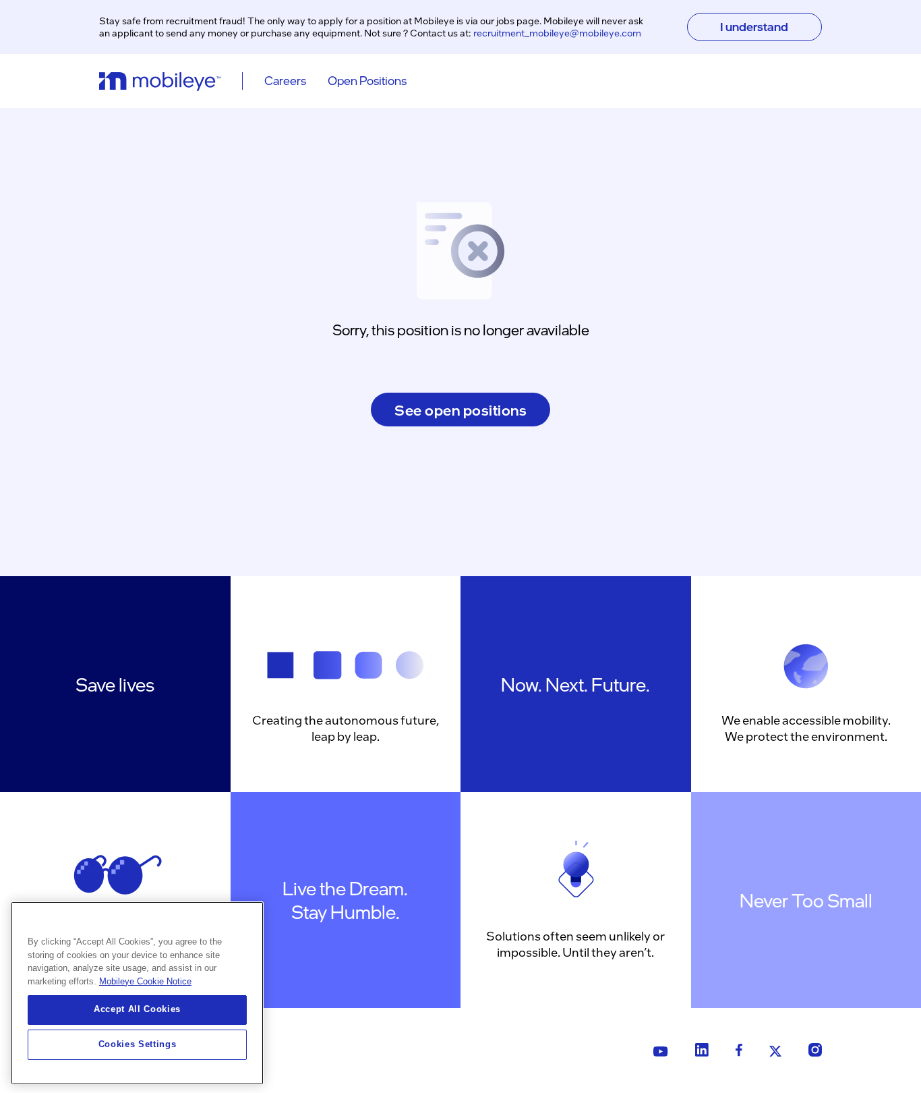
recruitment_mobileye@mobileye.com (557, 32)
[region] (137, 993)
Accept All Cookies (137, 1010)
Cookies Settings (137, 1044)
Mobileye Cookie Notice (145, 981)
